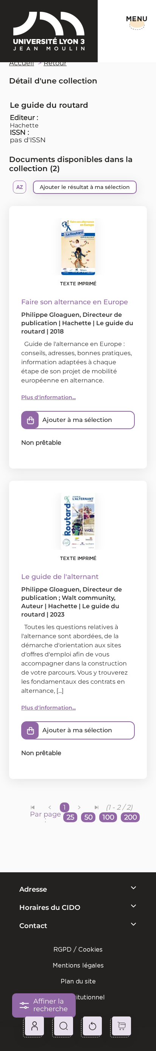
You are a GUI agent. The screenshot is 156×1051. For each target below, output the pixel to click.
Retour (55, 63)
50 (88, 817)
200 (130, 817)
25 (70, 817)
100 (108, 817)
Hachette (24, 125)
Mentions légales (78, 965)
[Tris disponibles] (19, 187)
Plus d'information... (48, 397)
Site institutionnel (78, 997)
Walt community (88, 597)
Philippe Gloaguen (50, 314)
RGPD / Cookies (78, 949)
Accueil (21, 63)
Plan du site (78, 981)
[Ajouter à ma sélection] (30, 420)
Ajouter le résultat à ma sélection (85, 187)
